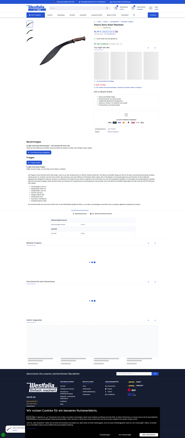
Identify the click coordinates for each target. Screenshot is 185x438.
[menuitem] (35, 15)
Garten (105, 22)
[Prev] (148, 48)
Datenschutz (87, 389)
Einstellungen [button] (105, 435)
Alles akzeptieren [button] (148, 435)
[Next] (155, 48)
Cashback (63, 401)
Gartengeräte (114, 22)
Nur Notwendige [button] (125, 435)
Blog (61, 404)
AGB (84, 386)
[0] (116, 8)
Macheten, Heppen (127, 22)
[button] (110, 32)
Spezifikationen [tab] (81, 214)
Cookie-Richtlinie (31, 428)
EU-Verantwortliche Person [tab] (102, 214)
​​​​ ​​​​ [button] (155, 373)
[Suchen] (107, 8)
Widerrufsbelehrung (89, 392)
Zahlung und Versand (67, 389)
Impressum (86, 394)
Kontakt (62, 386)
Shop (99, 22)
